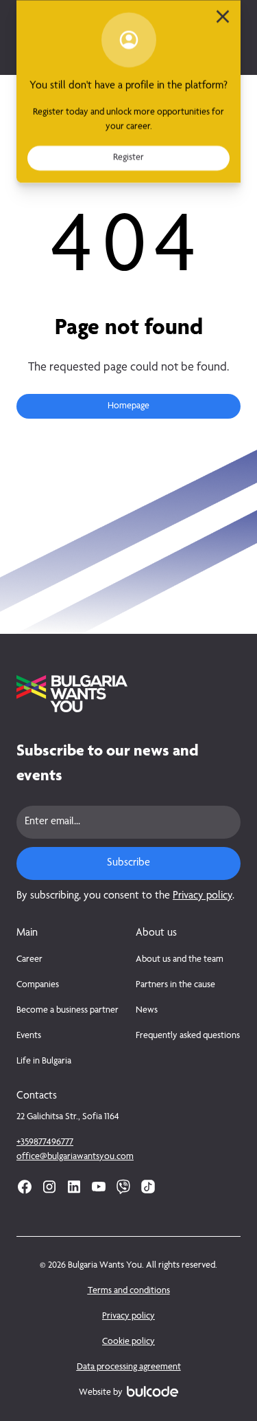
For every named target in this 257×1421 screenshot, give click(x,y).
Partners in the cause (175, 985)
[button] (128, 406)
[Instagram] (49, 1186)
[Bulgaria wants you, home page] (128, 693)
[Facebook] (24, 1186)
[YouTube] (98, 1186)
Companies (37, 985)
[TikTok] (148, 1186)
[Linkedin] (74, 1186)
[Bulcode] (152, 1391)
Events (28, 1036)
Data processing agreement (129, 1367)
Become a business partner (67, 1010)
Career (29, 960)
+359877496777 (44, 1142)
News (147, 1010)
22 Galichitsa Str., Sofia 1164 (67, 1117)
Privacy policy (202, 896)
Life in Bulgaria (43, 1061)
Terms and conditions (129, 1291)
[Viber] (123, 1186)
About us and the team (179, 960)
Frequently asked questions (188, 1036)
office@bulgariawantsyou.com (75, 1157)
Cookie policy (128, 1342)
